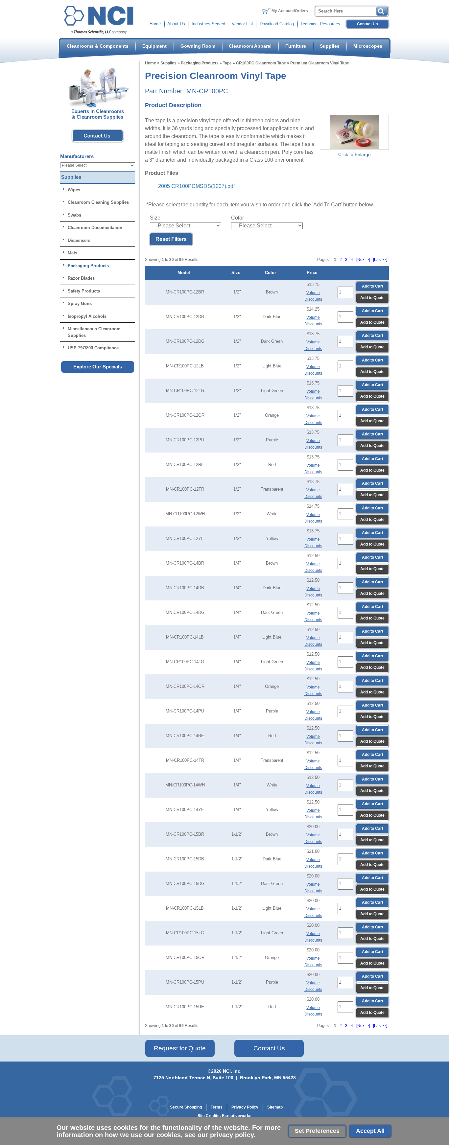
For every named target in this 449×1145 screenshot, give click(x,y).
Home (155, 23)
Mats (72, 252)
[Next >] (363, 259)
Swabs (74, 215)
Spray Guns (80, 303)
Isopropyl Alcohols (87, 316)
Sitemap (275, 1107)
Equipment (154, 46)
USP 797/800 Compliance (93, 347)
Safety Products (84, 291)
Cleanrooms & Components (98, 46)
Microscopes (367, 46)
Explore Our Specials (97, 366)
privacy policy (232, 1134)
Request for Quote (180, 1048)
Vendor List (242, 23)
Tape (227, 63)
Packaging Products (200, 63)
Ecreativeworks (236, 1115)
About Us (176, 23)
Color (272, 272)
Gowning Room (197, 46)
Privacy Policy (244, 1107)
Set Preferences (317, 1131)
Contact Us (367, 24)
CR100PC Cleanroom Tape (261, 63)
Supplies (330, 46)
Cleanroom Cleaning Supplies (98, 202)
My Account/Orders (290, 11)
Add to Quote (372, 297)
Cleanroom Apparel (250, 46)
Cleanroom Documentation (95, 227)
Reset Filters (171, 239)
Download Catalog (277, 23)
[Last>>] (380, 259)
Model (185, 272)
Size (237, 272)
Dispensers (79, 240)
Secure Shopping (186, 1107)
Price (313, 272)
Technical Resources (320, 23)
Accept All (370, 1131)
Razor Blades (81, 278)
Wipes (74, 189)
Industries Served (208, 23)
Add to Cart (372, 286)
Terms (217, 1107)
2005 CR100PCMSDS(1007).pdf (196, 186)
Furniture (295, 46)
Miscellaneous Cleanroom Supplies (94, 332)
